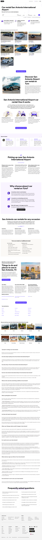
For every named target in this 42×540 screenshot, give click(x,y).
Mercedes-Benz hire (30, 519)
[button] (40, 1)
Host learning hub (24, 533)
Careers (3, 531)
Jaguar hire (22, 520)
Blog (36, 526)
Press (2, 532)
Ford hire (22, 519)
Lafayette (29, 311)
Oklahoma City (17, 311)
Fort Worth (29, 308)
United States (29, 17)
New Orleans (17, 315)
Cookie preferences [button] (14, 537)
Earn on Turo (31, 1)
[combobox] (9, 15)
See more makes (37, 519)
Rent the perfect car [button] (21, 209)
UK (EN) (9, 533)
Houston (16, 308)
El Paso (3, 315)
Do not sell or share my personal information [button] (23, 537)
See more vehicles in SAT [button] (21, 71)
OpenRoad (3, 533)
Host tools (23, 531)
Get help (16, 531)
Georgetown (5, 299)
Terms (7, 537)
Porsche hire (29, 520)
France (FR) (10, 532)
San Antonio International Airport (8, 296)
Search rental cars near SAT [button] (21, 302)
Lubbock (3, 311)
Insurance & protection (25, 532)
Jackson (29, 315)
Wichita (29, 313)
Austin (30, 296)
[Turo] (2, 1)
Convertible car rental (11, 519)
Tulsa (2, 313)
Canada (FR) (10, 531)
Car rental (25, 17)
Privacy (10, 537)
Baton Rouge (17, 313)
